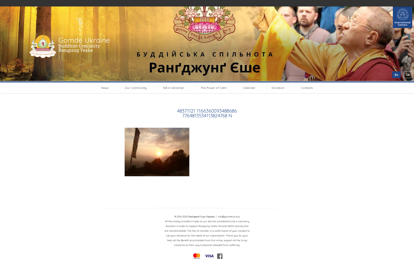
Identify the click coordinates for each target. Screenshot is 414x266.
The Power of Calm (214, 88)
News (104, 88)
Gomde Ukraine (84, 40)
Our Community (136, 88)
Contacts (307, 88)
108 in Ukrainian (173, 88)
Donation (278, 88)
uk (408, 75)
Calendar (249, 88)
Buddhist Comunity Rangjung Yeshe (79, 48)
